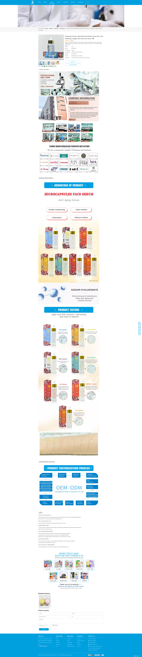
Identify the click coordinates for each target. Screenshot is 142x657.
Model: (66, 46)
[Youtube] (43, 646)
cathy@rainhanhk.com (93, 644)
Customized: (67, 50)
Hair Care (78, 646)
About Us (57, 640)
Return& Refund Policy (71, 646)
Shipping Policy (69, 644)
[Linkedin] (41, 646)
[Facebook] (39, 646)
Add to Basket (72, 64)
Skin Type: (67, 57)
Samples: (67, 53)
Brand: (66, 48)
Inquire (72, 61)
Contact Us (69, 638)
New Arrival (58, 644)
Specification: (67, 52)
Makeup (78, 642)
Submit (43, 629)
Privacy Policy (69, 642)
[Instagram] (45, 646)
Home (57, 638)
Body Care (79, 638)
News (57, 646)
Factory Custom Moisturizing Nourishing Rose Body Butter (45, 607)
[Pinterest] (46, 646)
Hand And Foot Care (80, 640)
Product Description (44, 69)
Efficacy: (66, 55)
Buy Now (68, 640)
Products (57, 642)
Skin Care (79, 644)
